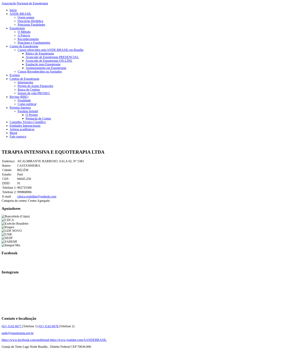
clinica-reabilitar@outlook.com (36, 196)
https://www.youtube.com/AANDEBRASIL (78, 340)
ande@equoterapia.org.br (18, 333)
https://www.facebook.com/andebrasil (26, 340)
